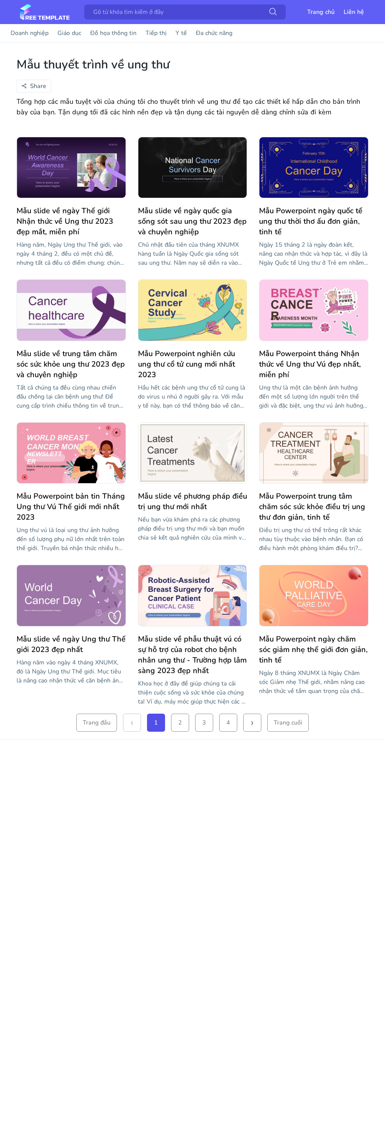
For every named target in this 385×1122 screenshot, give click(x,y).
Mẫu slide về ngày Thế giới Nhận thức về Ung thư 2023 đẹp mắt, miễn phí (65, 221)
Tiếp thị (156, 33)
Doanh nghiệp (30, 33)
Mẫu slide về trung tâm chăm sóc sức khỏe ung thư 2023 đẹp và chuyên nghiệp (71, 364)
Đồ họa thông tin (113, 33)
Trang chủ (321, 12)
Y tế (181, 33)
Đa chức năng (214, 33)
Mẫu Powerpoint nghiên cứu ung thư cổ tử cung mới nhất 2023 (186, 364)
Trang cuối (288, 723)
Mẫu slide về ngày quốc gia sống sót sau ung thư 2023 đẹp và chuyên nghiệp (192, 221)
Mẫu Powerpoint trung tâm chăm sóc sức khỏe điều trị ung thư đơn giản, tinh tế (312, 506)
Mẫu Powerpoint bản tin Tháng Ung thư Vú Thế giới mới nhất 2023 (71, 506)
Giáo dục (69, 33)
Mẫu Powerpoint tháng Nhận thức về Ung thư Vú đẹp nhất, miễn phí (310, 364)
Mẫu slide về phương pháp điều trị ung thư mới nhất (192, 501)
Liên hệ (354, 12)
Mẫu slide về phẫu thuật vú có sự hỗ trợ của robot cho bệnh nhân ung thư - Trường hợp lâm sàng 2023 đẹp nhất (192, 655)
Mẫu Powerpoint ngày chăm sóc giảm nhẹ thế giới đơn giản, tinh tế (313, 649)
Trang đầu (97, 723)
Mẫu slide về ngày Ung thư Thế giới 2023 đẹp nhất (71, 644)
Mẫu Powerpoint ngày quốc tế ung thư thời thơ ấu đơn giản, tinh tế (310, 221)
